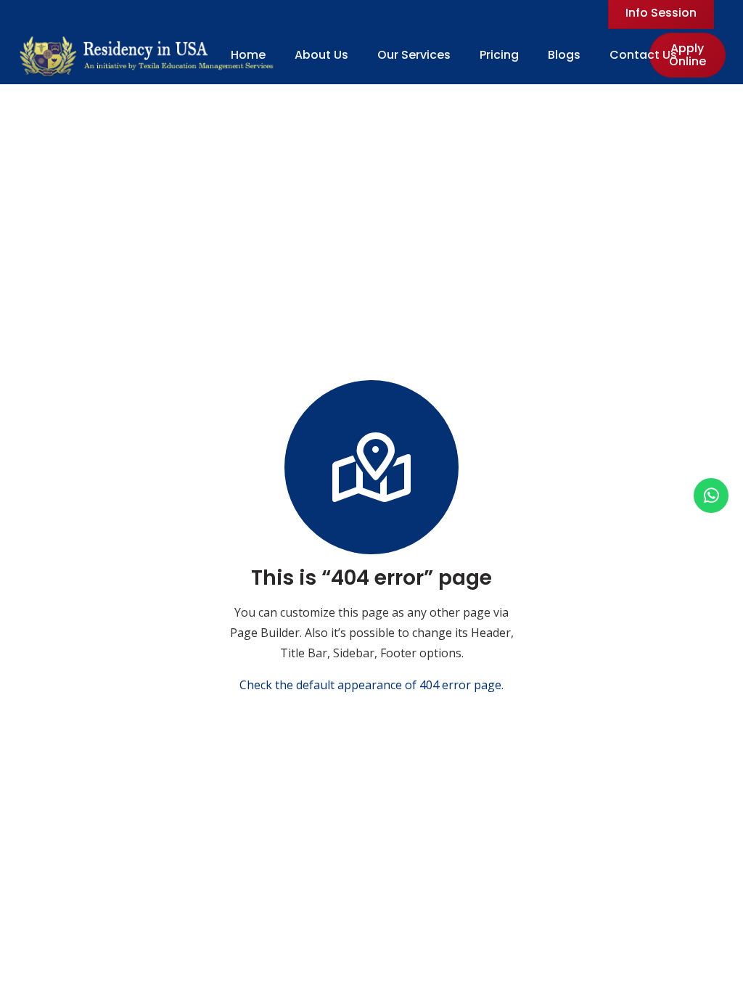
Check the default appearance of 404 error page (370, 685)
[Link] (147, 55)
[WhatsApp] (711, 495)
